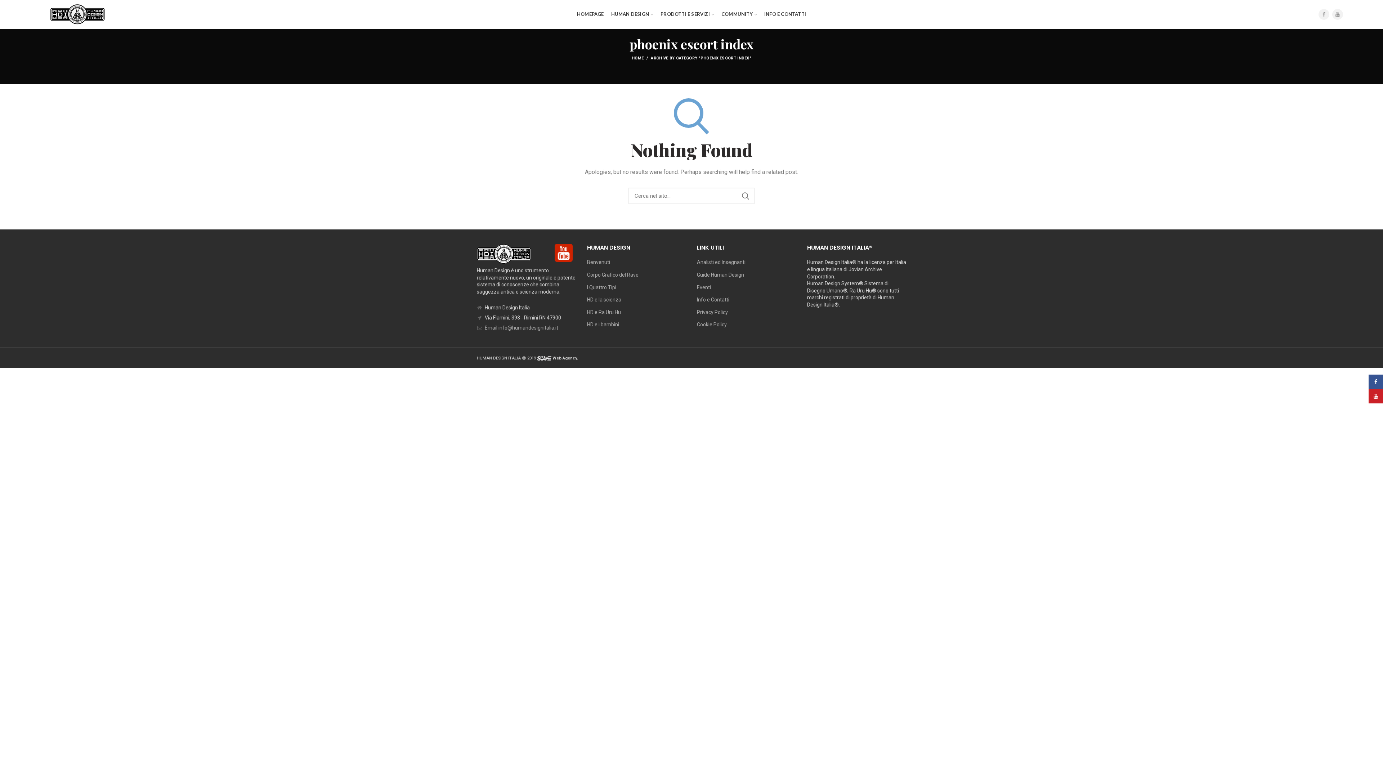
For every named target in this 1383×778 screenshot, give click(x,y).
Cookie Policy (712, 324)
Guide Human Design (720, 275)
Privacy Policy (712, 312)
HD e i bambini (603, 324)
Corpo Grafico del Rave (613, 275)
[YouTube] (1337, 14)
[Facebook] (1324, 14)
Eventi (704, 287)
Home (638, 58)
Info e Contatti (713, 300)
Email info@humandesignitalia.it (521, 328)
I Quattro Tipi (601, 287)
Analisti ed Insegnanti (721, 262)
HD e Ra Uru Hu (604, 312)
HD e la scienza (604, 300)
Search (746, 196)
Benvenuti (598, 262)
